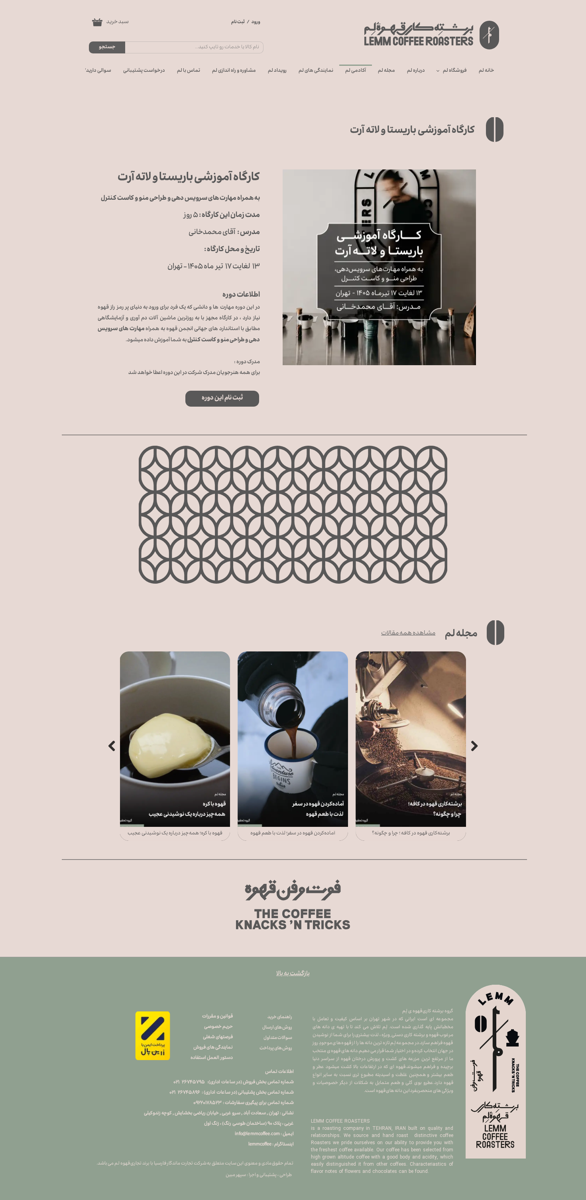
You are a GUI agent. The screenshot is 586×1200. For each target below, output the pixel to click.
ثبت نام (238, 22)
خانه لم (486, 71)
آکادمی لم (355, 71)
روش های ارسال (277, 1028)
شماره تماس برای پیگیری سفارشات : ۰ (243, 1103)
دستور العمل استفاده (212, 1058)
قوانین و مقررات (217, 1017)
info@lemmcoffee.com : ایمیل (264, 1134)
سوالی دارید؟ (97, 71)
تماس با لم (188, 71)
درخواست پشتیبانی (144, 71)
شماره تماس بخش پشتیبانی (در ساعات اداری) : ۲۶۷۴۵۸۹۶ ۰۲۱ (231, 1093)
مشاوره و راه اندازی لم (234, 71)
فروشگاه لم (455, 71)
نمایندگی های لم (316, 71)
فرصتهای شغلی (218, 1037)
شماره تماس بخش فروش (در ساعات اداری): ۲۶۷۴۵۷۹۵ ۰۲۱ (233, 1082)
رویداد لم (277, 71)
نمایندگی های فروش (213, 1048)
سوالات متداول (278, 1038)
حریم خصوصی (218, 1027)
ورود (256, 22)
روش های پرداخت (276, 1048)
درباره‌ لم (416, 71)
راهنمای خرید (279, 1017)
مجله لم (386, 71)
